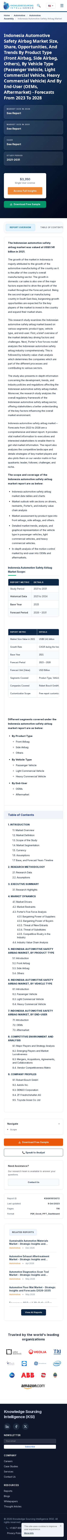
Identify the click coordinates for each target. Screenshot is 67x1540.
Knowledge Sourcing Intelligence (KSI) (22, 1414)
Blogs (7, 1496)
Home (7, 15)
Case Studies (11, 1466)
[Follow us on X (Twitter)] (25, 1426)
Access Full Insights (25, 190)
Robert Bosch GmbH (49, 685)
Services (8, 1471)
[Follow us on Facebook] (16, 1426)
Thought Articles (12, 1506)
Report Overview (20, 227)
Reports (8, 1491)
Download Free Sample (35, 1142)
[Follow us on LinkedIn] (7, 1426)
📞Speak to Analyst (33, 1152)
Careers (8, 1461)
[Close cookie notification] (60, 1526)
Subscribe (30, 1446)
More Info (29, 1533)
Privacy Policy (14, 1533)
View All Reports (33, 1312)
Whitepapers (11, 1501)
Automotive (19, 15)
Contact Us (33, 1182)
